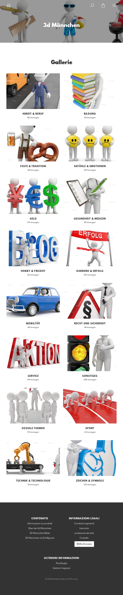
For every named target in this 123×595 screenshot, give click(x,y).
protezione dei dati (84, 533)
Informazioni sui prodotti (39, 523)
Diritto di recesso (84, 544)
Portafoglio (61, 563)
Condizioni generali (84, 523)
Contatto (84, 538)
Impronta (84, 528)
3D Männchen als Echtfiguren (39, 538)
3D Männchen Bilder (40, 533)
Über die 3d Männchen (39, 528)
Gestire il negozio (61, 568)
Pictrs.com (73, 579)
